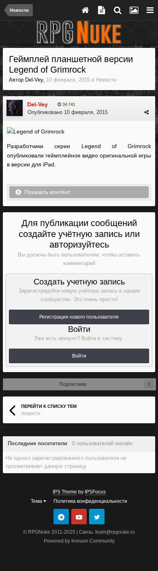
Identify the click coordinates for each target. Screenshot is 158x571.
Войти (79, 356)
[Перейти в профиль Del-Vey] (14, 108)
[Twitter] (97, 516)
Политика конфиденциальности (90, 501)
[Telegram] (61, 516)
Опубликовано (68, 112)
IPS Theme (65, 492)
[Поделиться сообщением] (146, 112)
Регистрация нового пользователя (79, 317)
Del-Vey (34, 80)
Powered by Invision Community (79, 541)
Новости (106, 80)
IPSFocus (95, 492)
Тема (37, 501)
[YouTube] (79, 516)
